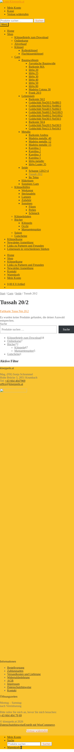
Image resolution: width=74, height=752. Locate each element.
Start (2, 293)
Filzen (32, 206)
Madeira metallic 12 (40, 141)
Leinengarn (28, 95)
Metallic (26, 131)
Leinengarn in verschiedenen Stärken (28, 248)
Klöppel (19, 47)
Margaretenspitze (31, 229)
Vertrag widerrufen (18, 14)
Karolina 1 (35, 148)
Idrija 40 (33, 79)
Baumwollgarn (30, 60)
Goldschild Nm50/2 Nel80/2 (45, 105)
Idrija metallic (36, 161)
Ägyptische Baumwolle (42, 63)
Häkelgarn (27, 180)
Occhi (25, 226)
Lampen (26, 196)
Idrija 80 (33, 86)
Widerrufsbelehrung (18, 677)
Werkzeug (27, 190)
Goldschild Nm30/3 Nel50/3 (45, 118)
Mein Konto (14, 7)
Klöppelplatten (22, 216)
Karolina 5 (35, 157)
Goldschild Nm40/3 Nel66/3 (45, 109)
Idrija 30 (33, 76)
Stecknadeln (28, 193)
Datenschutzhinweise (19, 687)
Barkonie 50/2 (37, 99)
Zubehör (26, 200)
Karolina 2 (35, 151)
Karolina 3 (35, 154)
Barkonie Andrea (38, 135)
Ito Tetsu (34, 177)
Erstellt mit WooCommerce (39, 724)
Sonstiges (27, 203)
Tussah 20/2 (35, 174)
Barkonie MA (37, 66)
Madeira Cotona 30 (40, 89)
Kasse (10, 10)
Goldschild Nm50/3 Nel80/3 (45, 102)
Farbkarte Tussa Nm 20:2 (14, 311)
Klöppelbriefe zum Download (31, 37)
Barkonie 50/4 (37, 122)
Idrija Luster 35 (37, 164)
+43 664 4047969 (15, 380)
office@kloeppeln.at (11, 384)
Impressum (13, 683)
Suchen (39, 20)
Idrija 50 (33, 82)
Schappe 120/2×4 (39, 170)
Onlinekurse (21, 40)
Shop (10, 34)
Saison (18, 232)
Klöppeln (27, 222)
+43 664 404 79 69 (11, 715)
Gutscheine (20, 235)
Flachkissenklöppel (32, 53)
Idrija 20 (33, 69)
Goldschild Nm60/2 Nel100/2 (46, 115)
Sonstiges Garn (30, 183)
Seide (25, 167)
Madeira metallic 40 (40, 138)
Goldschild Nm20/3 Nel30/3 (45, 125)
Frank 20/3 (35, 92)
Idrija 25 (33, 73)
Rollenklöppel (30, 50)
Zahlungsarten (15, 670)
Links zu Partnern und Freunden (25, 245)
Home (10, 30)
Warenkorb (13, 274)
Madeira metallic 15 (40, 144)
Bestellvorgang (15, 667)
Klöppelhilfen (22, 187)
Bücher (18, 219)
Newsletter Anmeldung (20, 242)
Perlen (32, 209)
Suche (3, 323)
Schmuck (34, 213)
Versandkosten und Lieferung (24, 674)
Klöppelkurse (14, 239)
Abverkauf (20, 43)
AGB (10, 680)
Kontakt (11, 271)
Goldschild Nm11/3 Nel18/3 (45, 128)
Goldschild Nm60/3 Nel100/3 (46, 112)
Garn (17, 56)
